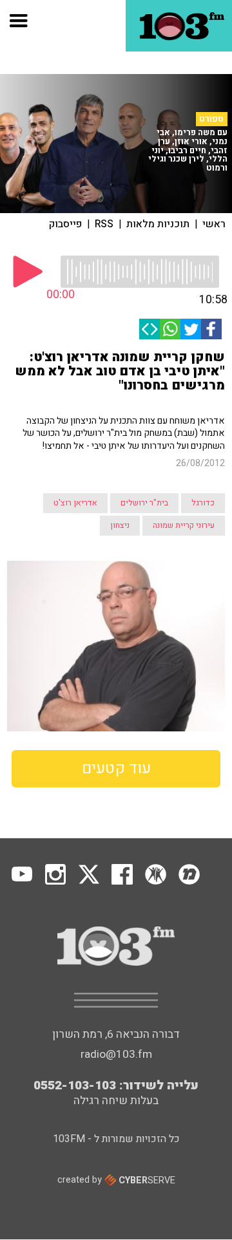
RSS (104, 224)
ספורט (211, 119)
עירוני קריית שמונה (184, 525)
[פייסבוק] (211, 329)
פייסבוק (65, 224)
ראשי (214, 224)
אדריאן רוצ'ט (75, 503)
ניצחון (120, 525)
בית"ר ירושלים (144, 503)
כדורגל (203, 503)
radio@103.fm (116, 1054)
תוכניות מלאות (157, 224)
